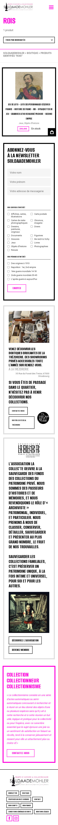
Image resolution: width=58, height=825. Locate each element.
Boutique (32, 53)
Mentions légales (42, 811)
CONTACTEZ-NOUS (18, 411)
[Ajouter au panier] (51, 131)
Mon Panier (27, 805)
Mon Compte (12, 805)
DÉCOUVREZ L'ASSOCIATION (25, 640)
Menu (51, 6)
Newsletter (12, 793)
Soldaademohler (13, 53)
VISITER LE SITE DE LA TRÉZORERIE (19, 422)
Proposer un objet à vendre (18, 799)
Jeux (21, 123)
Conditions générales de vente (19, 811)
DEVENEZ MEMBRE (20, 650)
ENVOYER (17, 288)
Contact (37, 799)
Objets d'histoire (31, 123)
